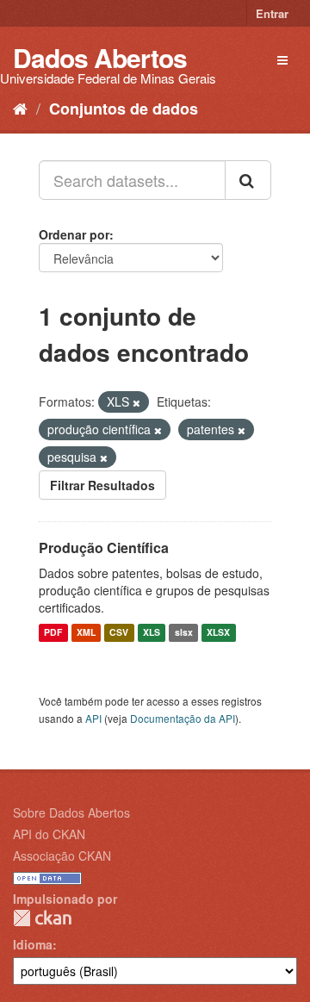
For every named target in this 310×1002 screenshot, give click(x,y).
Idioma (33, 944)
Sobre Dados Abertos (71, 812)
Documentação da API (182, 718)
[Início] (20, 107)
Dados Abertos (100, 57)
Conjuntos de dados (123, 108)
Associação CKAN (62, 855)
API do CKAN (49, 834)
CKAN (42, 918)
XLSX (218, 632)
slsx (184, 632)
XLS (151, 632)
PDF (53, 632)
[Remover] (136, 402)
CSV (118, 632)
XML (86, 632)
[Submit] (248, 180)
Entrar (272, 13)
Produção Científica (104, 547)
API (93, 718)
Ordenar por (74, 234)
